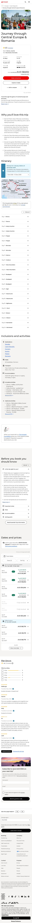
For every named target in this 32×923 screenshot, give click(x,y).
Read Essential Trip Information (16, 522)
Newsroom (3, 873)
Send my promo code (16, 799)
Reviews (3, 870)
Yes (17, 811)
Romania (7, 356)
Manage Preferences (16, 921)
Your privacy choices (23, 851)
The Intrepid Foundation (23, 865)
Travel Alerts (4, 846)
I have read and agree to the (15, 793)
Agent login (4, 854)
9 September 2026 (25, 74)
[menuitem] (4, 2)
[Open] (12, 663)
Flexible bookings (5, 848)
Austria (7, 351)
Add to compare (13, 87)
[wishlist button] (25, 87)
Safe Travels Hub (5, 843)
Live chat (3, 865)
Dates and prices (16, 78)
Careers (18, 846)
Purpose (19, 860)
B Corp (18, 862)
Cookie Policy (5, 915)
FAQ (2, 868)
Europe (6, 6)
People (18, 868)
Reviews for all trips (18, 751)
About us (19, 838)
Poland (7, 354)
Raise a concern (5, 876)
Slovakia (7, 344)
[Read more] (2, 6)
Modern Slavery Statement (23, 876)
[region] (16, 913)
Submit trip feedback (6, 840)
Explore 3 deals (16, 82)
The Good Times (20, 840)
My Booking (4, 838)
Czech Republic (14, 6)
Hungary (7, 349)
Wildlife (18, 873)
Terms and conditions (11, 546)
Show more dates (14, 648)
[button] (16, 19)
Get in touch (4, 862)
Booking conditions (6, 851)
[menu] (29, 2)
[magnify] (25, 2)
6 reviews (10, 48)
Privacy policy (20, 848)
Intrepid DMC (20, 843)
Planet (18, 870)
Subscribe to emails (16, 830)
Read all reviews (6, 751)
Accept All (16, 918)
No (22, 811)
